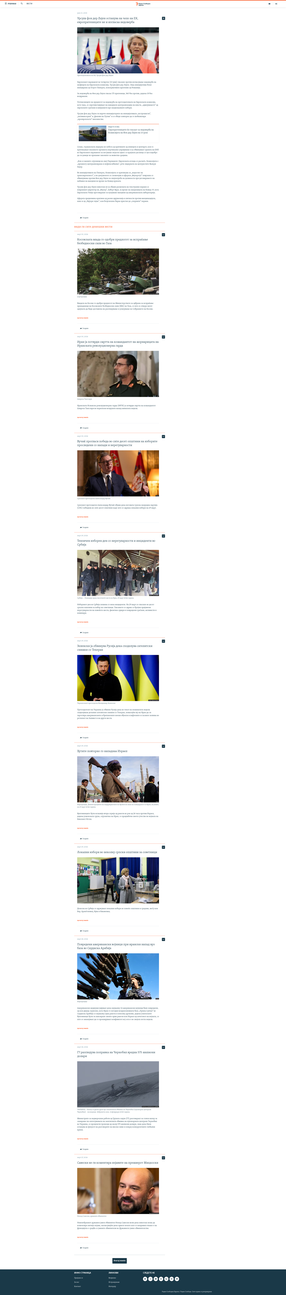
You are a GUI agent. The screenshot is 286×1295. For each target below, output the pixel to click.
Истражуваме (114, 1282)
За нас (76, 1282)
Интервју (112, 1286)
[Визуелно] (269, 3)
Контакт (77, 1286)
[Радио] (276, 3)
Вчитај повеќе (119, 1261)
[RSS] (166, 1279)
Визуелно (112, 1278)
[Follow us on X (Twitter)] (150, 1279)
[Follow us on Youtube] (156, 1279)
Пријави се (78, 1278)
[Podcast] (171, 1279)
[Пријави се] (177, 1279)
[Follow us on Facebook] (145, 1279)
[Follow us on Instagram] (161, 1279)
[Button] (84, 217)
